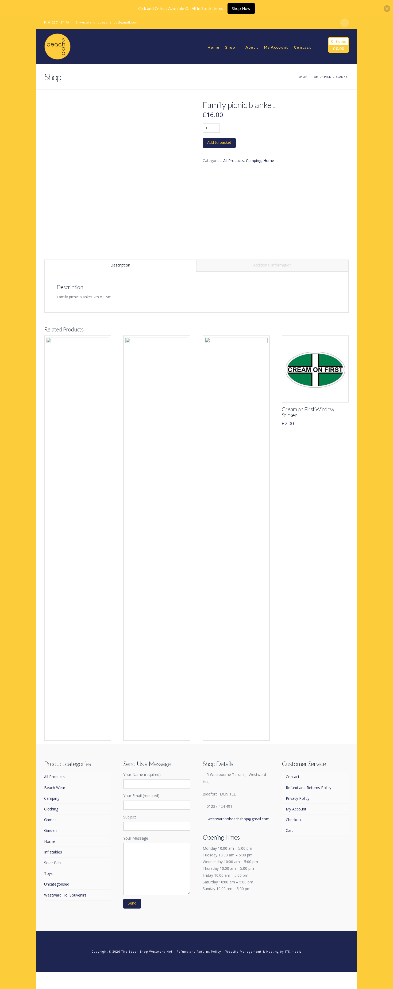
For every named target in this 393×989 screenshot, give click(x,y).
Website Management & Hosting (252, 951)
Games (50, 819)
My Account (296, 809)
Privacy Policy (297, 798)
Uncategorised (56, 884)
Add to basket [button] (78, 730)
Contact (292, 776)
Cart (289, 830)
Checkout (294, 819)
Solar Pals (52, 862)
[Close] (387, 8)
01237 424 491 (59, 22)
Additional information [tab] (272, 265)
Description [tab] (120, 265)
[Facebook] (344, 22)
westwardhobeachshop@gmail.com (108, 22)
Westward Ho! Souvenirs (65, 895)
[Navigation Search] (319, 46)
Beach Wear (54, 787)
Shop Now (241, 8)
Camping (253, 160)
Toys (48, 873)
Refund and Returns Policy (308, 787)
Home (268, 160)
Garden (50, 830)
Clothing (51, 809)
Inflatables (53, 852)
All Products (233, 160)
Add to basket (219, 142)
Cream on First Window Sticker (308, 412)
